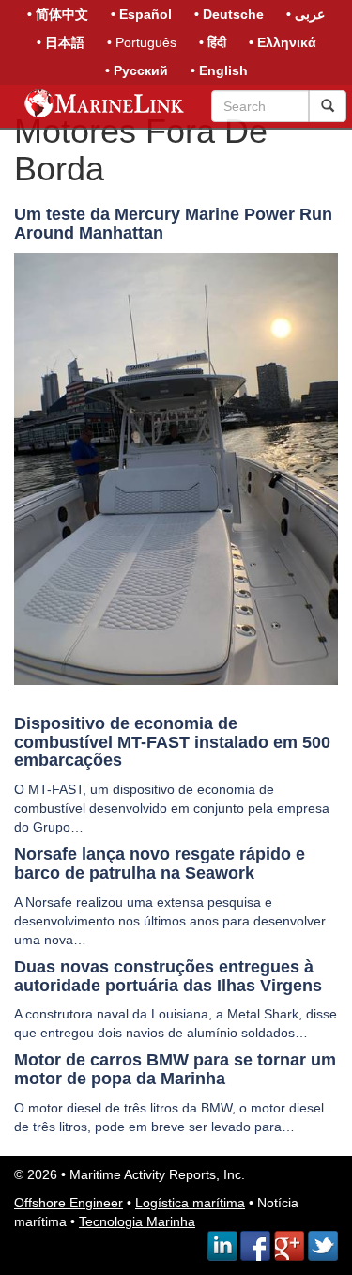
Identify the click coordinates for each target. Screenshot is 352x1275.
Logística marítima (190, 1202)
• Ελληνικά (282, 42)
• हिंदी (212, 42)
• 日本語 (60, 42)
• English (219, 70)
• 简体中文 (57, 14)
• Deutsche (229, 14)
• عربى (305, 14)
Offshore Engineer (68, 1202)
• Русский (136, 70)
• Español (141, 14)
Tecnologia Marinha (137, 1221)
